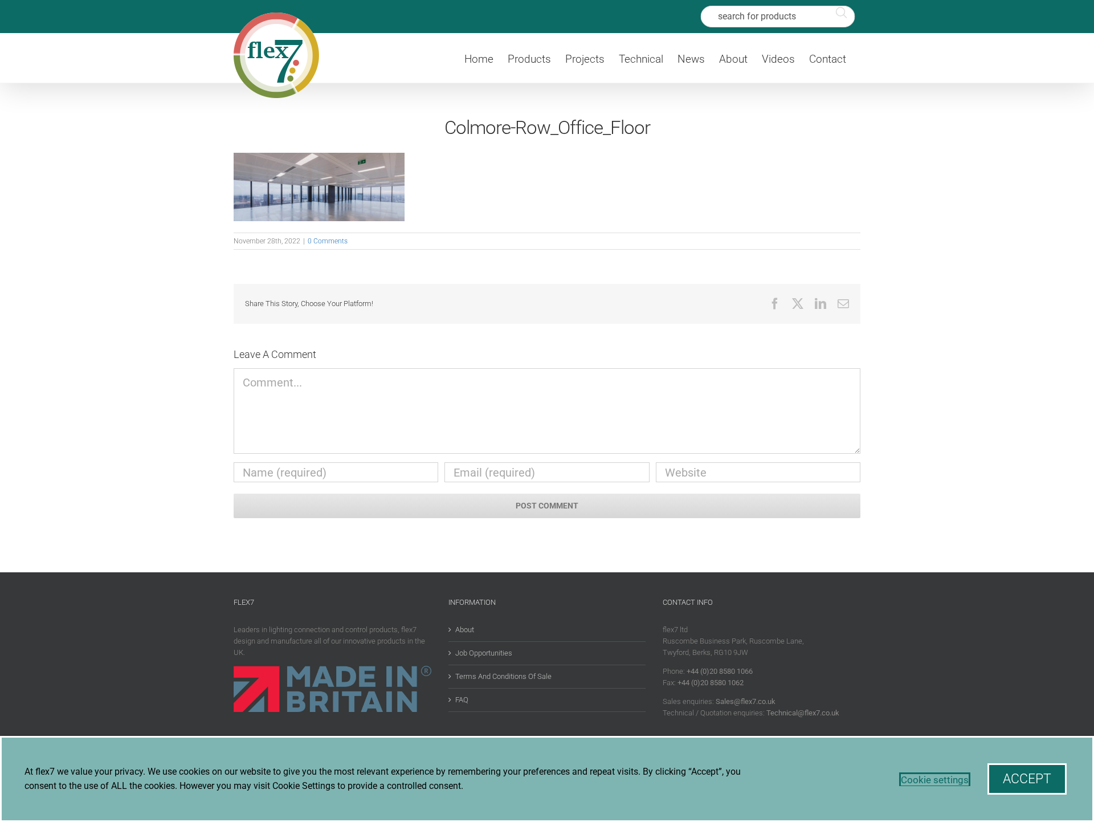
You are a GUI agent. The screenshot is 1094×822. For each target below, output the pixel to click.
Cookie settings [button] (935, 780)
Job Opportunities (483, 653)
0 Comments (328, 241)
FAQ (461, 699)
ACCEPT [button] (1027, 779)
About (464, 629)
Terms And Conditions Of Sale (503, 676)
